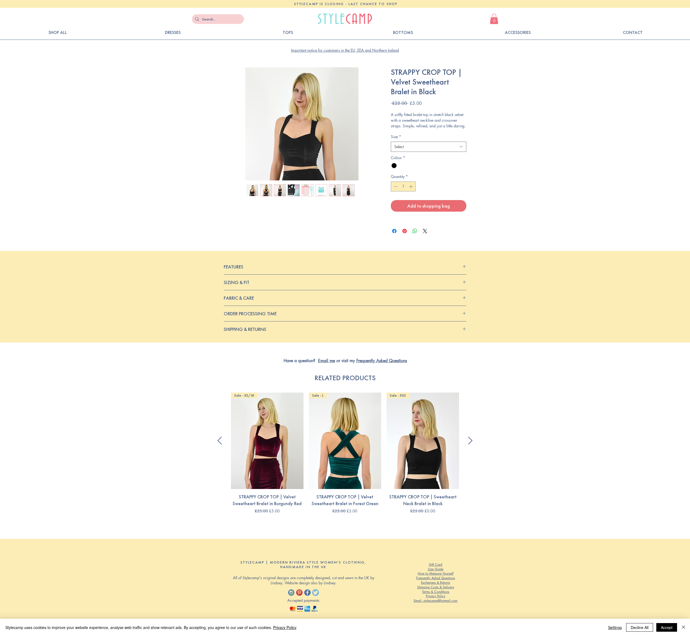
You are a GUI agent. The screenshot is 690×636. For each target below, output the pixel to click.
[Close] (683, 627)
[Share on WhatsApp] (415, 231)
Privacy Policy (435, 596)
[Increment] (411, 186)
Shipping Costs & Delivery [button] (435, 587)
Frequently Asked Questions (381, 361)
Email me (326, 361)
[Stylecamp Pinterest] (299, 592)
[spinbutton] (403, 186)
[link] (494, 19)
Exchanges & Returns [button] (435, 582)
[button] (632, 33)
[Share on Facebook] (394, 231)
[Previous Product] (219, 440)
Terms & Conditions (435, 591)
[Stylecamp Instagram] (291, 592)
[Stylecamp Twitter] (315, 592)
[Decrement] (395, 186)
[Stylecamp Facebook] (307, 592)
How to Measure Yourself (435, 573)
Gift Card (435, 564)
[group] (345, 456)
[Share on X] (425, 231)
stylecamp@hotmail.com (440, 600)
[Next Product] (470, 440)
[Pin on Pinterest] (404, 231)
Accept (666, 627)
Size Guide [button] (435, 569)
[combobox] (428, 147)
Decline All (639, 627)
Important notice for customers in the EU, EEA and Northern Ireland (345, 50)
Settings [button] (615, 627)
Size (396, 136)
